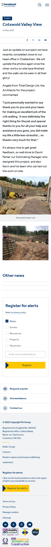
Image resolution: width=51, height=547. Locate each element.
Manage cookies (11, 512)
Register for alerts (17, 488)
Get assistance (18, 398)
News (13, 321)
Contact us (16, 408)
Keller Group (9, 447)
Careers (7, 452)
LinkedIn (5, 524)
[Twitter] (33, 40)
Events (13, 327)
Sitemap (7, 518)
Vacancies (15, 346)
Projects (14, 339)
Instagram (21, 524)
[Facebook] (27, 40)
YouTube (29, 524)
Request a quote (19, 388)
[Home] (8, 5)
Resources (16, 333)
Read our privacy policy (16, 313)
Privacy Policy (9, 507)
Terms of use (9, 501)
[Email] (45, 40)
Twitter (13, 524)
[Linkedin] (39, 40)
